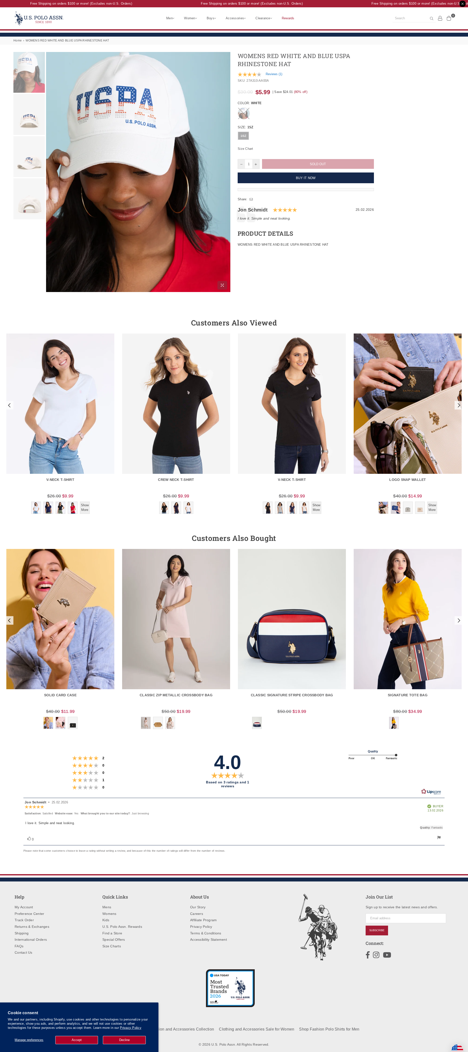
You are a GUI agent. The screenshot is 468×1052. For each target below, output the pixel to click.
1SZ (243, 136)
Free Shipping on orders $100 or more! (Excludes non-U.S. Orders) (68, 3)
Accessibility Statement (208, 939)
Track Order (24, 920)
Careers (196, 914)
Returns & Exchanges (32, 927)
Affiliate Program (203, 920)
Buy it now (306, 178)
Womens (109, 914)
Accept (77, 1040)
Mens (106, 907)
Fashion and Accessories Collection (182, 1029)
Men (169, 18)
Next (226, 172)
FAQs (19, 946)
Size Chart (245, 149)
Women (189, 18)
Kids (105, 920)
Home (17, 40)
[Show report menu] (439, 838)
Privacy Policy (130, 1028)
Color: (250, 103)
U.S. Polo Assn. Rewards (122, 927)
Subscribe (376, 930)
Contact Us (23, 952)
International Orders (31, 939)
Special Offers (113, 939)
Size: (245, 127)
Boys (210, 18)
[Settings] (440, 18)
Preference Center (29, 914)
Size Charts (111, 946)
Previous (50, 172)
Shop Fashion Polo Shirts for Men (329, 1029)
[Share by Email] (251, 199)
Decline (124, 1040)
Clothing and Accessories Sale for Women (256, 1029)
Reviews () (274, 74)
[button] (9, 405)
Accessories (235, 18)
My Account (24, 907)
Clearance (262, 18)
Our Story (197, 907)
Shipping (22, 933)
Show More (85, 507)
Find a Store (112, 933)
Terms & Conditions (205, 933)
